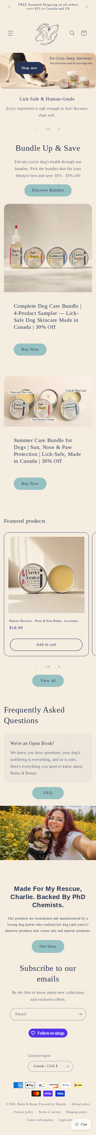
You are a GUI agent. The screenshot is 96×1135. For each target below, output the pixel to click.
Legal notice (67, 1119)
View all (47, 680)
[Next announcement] (86, 6)
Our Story (48, 946)
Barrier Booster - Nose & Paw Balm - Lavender (43, 621)
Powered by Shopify (52, 1104)
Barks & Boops (27, 1104)
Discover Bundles (48, 190)
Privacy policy (23, 1112)
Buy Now (30, 349)
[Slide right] (59, 129)
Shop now (29, 68)
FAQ (48, 793)
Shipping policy (76, 1112)
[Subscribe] (80, 1014)
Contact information (40, 1119)
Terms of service (50, 1112)
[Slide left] (37, 129)
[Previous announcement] (9, 6)
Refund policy (81, 1104)
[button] (10, 33)
